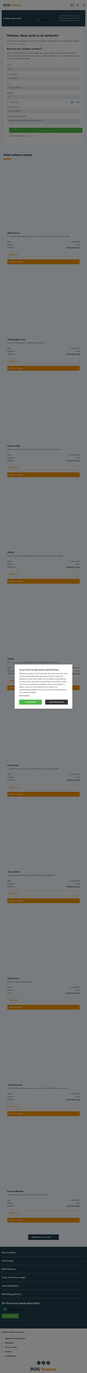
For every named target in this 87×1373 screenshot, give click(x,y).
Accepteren (30, 702)
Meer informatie (24, 695)
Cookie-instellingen (56, 702)
